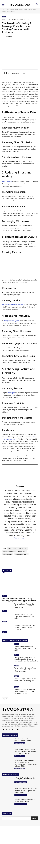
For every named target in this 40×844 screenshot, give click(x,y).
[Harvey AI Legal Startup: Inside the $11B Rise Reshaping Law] (7, 680)
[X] (15, 729)
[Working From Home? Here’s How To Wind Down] (7, 803)
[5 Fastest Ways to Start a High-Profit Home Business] (7, 782)
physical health (22, 551)
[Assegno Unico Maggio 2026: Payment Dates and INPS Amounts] (7, 629)
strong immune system (11, 321)
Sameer (9, 37)
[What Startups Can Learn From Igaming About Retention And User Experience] (7, 669)
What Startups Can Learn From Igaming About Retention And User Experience (25, 670)
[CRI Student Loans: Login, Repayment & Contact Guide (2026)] (7, 618)
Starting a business (20, 743)
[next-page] (6, 699)
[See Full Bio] (25, 538)
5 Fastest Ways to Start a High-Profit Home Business (25, 779)
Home (3, 9)
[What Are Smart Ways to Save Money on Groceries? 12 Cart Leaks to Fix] (7, 607)
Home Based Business (20, 782)
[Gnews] (17, 729)
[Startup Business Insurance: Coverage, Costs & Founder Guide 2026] (7, 647)
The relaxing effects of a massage (13, 305)
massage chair (23, 548)
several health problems (21, 554)
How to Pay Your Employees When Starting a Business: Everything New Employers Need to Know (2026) (25, 763)
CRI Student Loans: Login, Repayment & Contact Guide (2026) (24, 616)
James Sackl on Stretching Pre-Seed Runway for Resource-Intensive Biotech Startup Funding (26, 659)
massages (11, 393)
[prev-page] (3, 699)
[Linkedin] (9, 729)
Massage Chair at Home (9, 551)
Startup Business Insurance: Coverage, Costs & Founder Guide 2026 (26, 648)
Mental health (6, 181)
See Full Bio (19, 538)
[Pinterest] (12, 729)
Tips (7, 9)
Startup (17, 644)
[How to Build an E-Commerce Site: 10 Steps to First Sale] (7, 742)
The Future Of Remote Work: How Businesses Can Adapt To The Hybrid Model (26, 791)
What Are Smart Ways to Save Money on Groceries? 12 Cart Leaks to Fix (24, 606)
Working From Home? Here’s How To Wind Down (24, 800)
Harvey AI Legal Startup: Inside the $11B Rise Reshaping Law (25, 680)
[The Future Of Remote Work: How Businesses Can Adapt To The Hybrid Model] (7, 792)
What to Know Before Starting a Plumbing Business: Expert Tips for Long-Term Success (25, 751)
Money (4, 596)
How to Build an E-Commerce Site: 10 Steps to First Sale (24, 740)
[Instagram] (6, 729)
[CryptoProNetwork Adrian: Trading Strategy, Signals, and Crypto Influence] (20, 584)
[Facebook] (3, 729)
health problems (12, 548)
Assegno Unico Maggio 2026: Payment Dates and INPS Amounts (24, 627)
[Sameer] (4, 36)
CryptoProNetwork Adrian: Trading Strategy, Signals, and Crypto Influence (19, 599)
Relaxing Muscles (7, 554)
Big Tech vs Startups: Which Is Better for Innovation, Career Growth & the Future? (24, 691)
